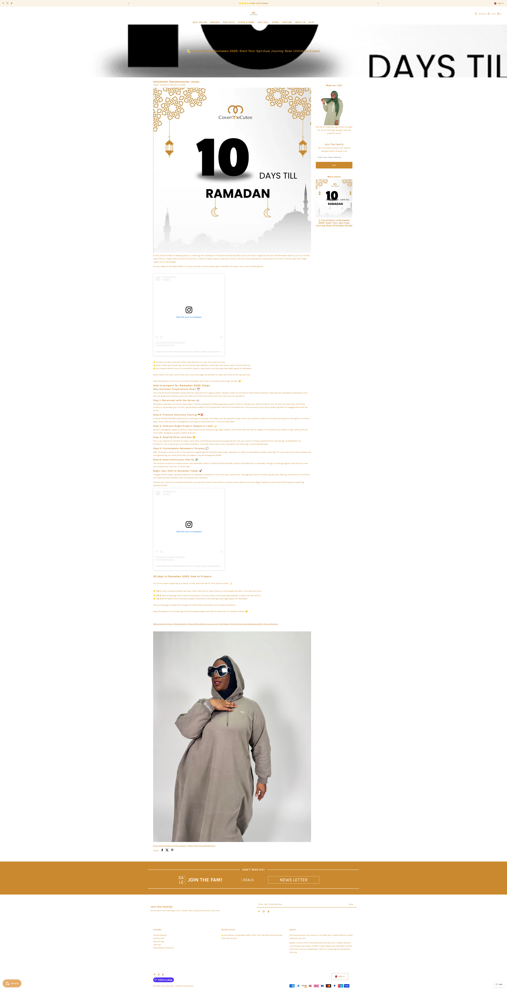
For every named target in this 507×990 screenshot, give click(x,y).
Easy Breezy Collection (163, 948)
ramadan (195, 81)
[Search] (476, 13)
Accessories (158, 938)
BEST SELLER (200, 22)
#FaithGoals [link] (224, 624)
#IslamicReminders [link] (239, 624)
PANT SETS (229, 22)
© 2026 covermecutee (163, 986)
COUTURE (287, 22)
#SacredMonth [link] (195, 624)
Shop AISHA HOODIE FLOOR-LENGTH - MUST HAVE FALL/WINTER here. (184, 846)
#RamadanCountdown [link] (163, 624)
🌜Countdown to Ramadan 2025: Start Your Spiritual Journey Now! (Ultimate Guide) (334, 223)
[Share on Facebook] (162, 850)
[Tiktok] (11, 3)
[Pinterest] (3, 3)
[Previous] (129, 3)
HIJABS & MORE (246, 22)
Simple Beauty (159, 935)
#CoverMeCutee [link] (270, 624)
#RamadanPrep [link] (181, 624)
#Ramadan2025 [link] (255, 624)
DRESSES (215, 22)
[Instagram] (7, 3)
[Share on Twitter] (167, 850)
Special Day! (158, 941)
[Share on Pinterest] (172, 850)
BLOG (311, 22)
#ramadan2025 (160, 81)
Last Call (157, 944)
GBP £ (501, 3)
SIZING (275, 22)
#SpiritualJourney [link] (210, 624)
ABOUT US (300, 22)
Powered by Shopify (184, 986)
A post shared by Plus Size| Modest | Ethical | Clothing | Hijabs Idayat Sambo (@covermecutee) (195, 352)
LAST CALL (263, 22)
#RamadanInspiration (179, 81)
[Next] (378, 3)
